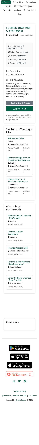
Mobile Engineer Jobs (23, 6)
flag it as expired (12, 120)
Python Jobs (31, 2)
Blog (19, 14)
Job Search (6, 395)
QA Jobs (17, 10)
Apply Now (18, 108)
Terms (16, 391)
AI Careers (6, 2)
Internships (18, 2)
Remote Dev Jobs (20, 395)
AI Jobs (8, 6)
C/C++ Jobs (6, 10)
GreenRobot (21, 400)
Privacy (23, 391)
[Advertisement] (19, 305)
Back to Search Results (20, 103)
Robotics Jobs (29, 10)
